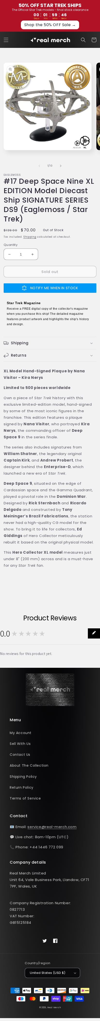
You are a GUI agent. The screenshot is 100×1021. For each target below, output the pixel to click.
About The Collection (29, 765)
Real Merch (54, 1007)
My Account (21, 732)
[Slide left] (39, 166)
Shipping (29, 237)
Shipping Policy (23, 776)
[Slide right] (60, 166)
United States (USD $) (47, 972)
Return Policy (21, 787)
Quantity (10, 244)
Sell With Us (20, 743)
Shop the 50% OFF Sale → (50, 25)
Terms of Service (25, 798)
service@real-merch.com (51, 826)
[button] (6, 40)
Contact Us (20, 754)
